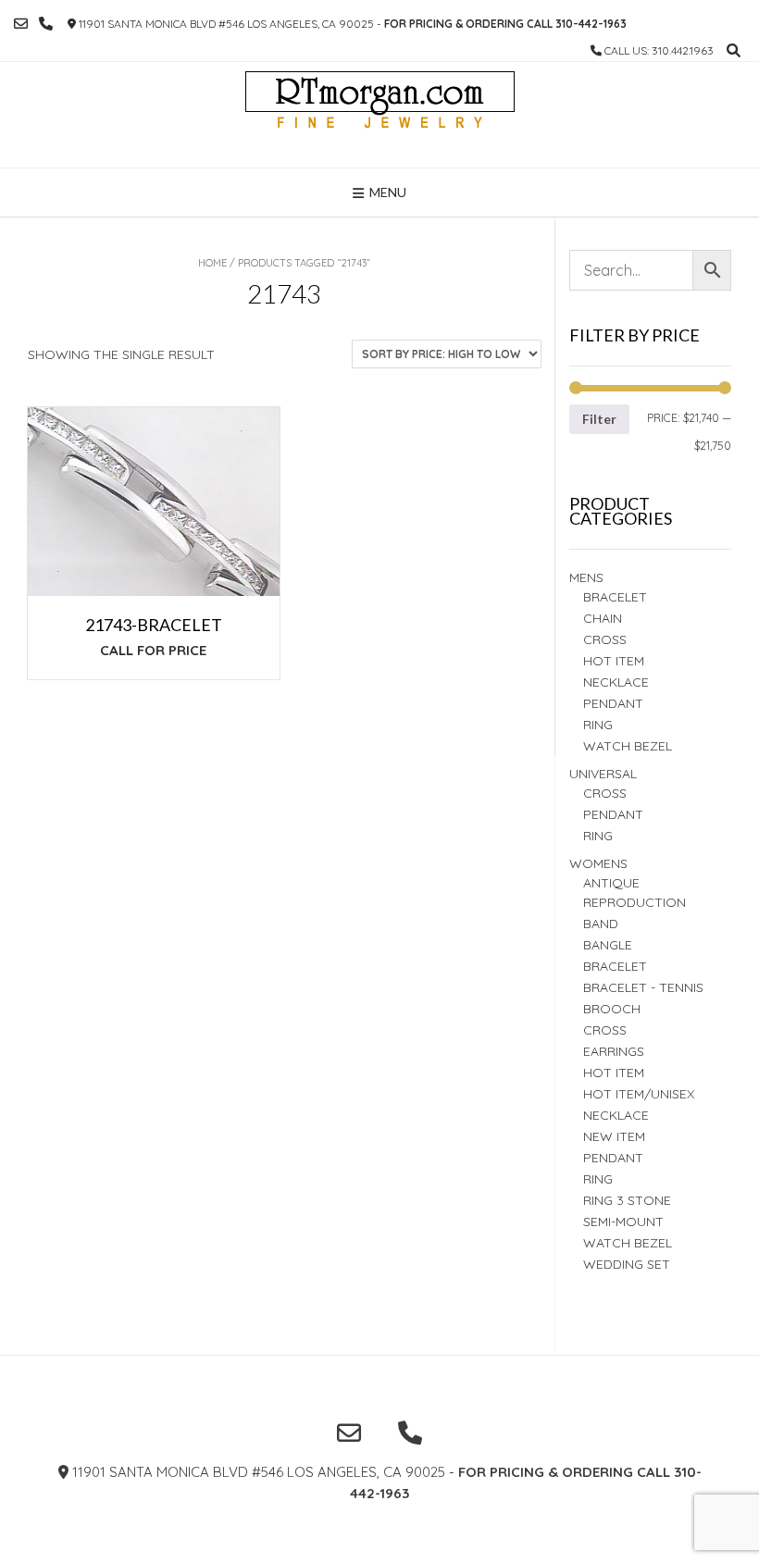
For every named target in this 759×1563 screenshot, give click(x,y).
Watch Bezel (627, 746)
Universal (603, 773)
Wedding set (626, 1264)
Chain (602, 618)
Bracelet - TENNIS (643, 987)
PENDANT (613, 814)
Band (600, 923)
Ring (598, 835)
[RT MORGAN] (380, 114)
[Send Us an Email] (21, 23)
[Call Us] (46, 23)
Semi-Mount (623, 1221)
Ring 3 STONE (627, 1200)
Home (212, 262)
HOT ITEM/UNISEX (638, 1093)
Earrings (613, 1051)
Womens (598, 863)
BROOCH (612, 1008)
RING (598, 724)
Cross (605, 639)
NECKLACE (616, 1115)
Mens (586, 577)
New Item (614, 1136)
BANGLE (607, 945)
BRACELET (615, 597)
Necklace (616, 682)
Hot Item (613, 660)
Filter (599, 419)
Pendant (613, 703)
